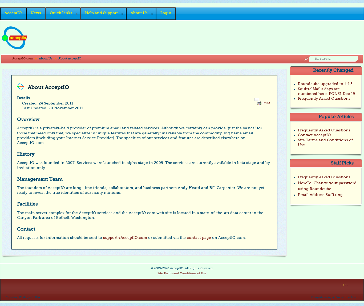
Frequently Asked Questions (324, 177)
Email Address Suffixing (320, 195)
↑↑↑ (345, 285)
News (36, 13)
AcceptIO (13, 13)
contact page (199, 238)
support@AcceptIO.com (125, 238)
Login (165, 13)
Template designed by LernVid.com (334, 297)
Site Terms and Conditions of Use (181, 273)
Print (266, 103)
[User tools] (256, 99)
